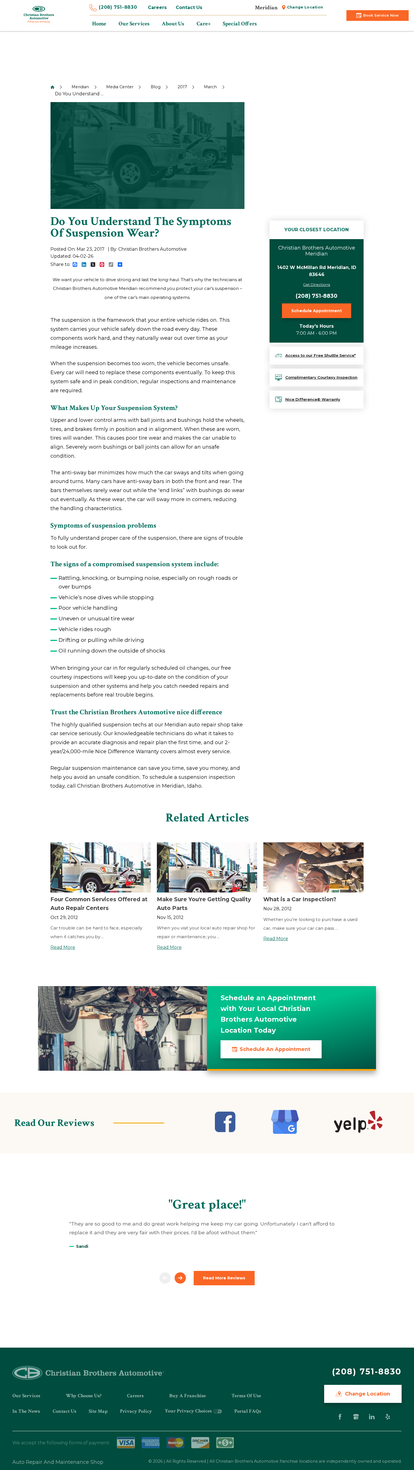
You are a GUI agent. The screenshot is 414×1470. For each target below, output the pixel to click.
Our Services (26, 1395)
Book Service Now (381, 15)
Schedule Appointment (316, 310)
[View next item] (180, 1278)
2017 (182, 86)
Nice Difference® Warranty (312, 399)
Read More (62, 947)
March (210, 86)
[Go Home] (52, 87)
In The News (26, 1411)
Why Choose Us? (83, 1395)
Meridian (80, 86)
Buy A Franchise (187, 1395)
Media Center (119, 86)
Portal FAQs (247, 1411)
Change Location (305, 7)
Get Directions (316, 284)
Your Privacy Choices (189, 1411)
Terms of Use (246, 1395)
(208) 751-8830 (118, 7)
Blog (156, 86)
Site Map (98, 1411)
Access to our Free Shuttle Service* (320, 355)
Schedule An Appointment (275, 1049)
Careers (157, 7)
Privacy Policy (136, 1411)
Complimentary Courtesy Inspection (321, 377)
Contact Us (189, 7)
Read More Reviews (224, 1278)
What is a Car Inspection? (299, 899)
